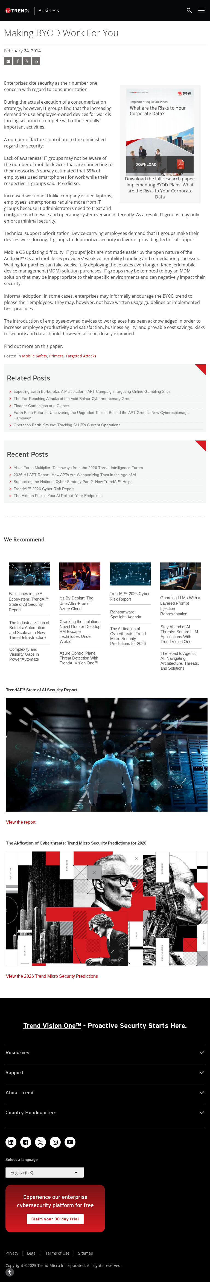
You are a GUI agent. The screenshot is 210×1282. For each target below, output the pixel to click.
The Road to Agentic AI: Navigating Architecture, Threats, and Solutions (180, 660)
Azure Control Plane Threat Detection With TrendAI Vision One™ (79, 658)
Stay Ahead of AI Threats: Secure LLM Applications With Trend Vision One (179, 634)
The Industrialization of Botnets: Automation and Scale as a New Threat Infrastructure (29, 630)
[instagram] (55, 1142)
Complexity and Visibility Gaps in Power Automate (24, 654)
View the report (20, 821)
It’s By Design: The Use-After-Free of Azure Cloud (76, 603)
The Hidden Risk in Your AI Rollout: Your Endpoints (55, 495)
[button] (44, 1172)
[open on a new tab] (40, 1142)
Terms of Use (57, 1253)
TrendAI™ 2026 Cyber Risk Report (44, 489)
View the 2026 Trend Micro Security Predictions (52, 975)
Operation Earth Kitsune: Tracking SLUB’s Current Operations (65, 424)
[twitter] (27, 61)
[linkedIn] (36, 61)
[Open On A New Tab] (160, 132)
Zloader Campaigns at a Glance (39, 405)
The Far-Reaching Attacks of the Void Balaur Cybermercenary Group (71, 398)
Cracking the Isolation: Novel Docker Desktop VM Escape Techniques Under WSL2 (80, 631)
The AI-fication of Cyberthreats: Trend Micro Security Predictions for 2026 (128, 636)
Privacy (11, 1253)
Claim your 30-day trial (53, 1217)
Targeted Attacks (81, 356)
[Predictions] (107, 906)
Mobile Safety (34, 356)
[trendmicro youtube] (70, 1142)
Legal (32, 1253)
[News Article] (8, 61)
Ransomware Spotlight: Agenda (125, 614)
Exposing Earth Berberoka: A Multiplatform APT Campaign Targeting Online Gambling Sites (90, 391)
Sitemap (85, 1253)
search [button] (189, 10)
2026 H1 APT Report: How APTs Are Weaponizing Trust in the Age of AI (73, 474)
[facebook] (17, 61)
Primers (56, 356)
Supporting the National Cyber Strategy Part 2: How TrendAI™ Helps (71, 481)
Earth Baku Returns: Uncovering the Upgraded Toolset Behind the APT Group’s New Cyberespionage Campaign (99, 415)
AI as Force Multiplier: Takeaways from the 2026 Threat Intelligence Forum (76, 467)
